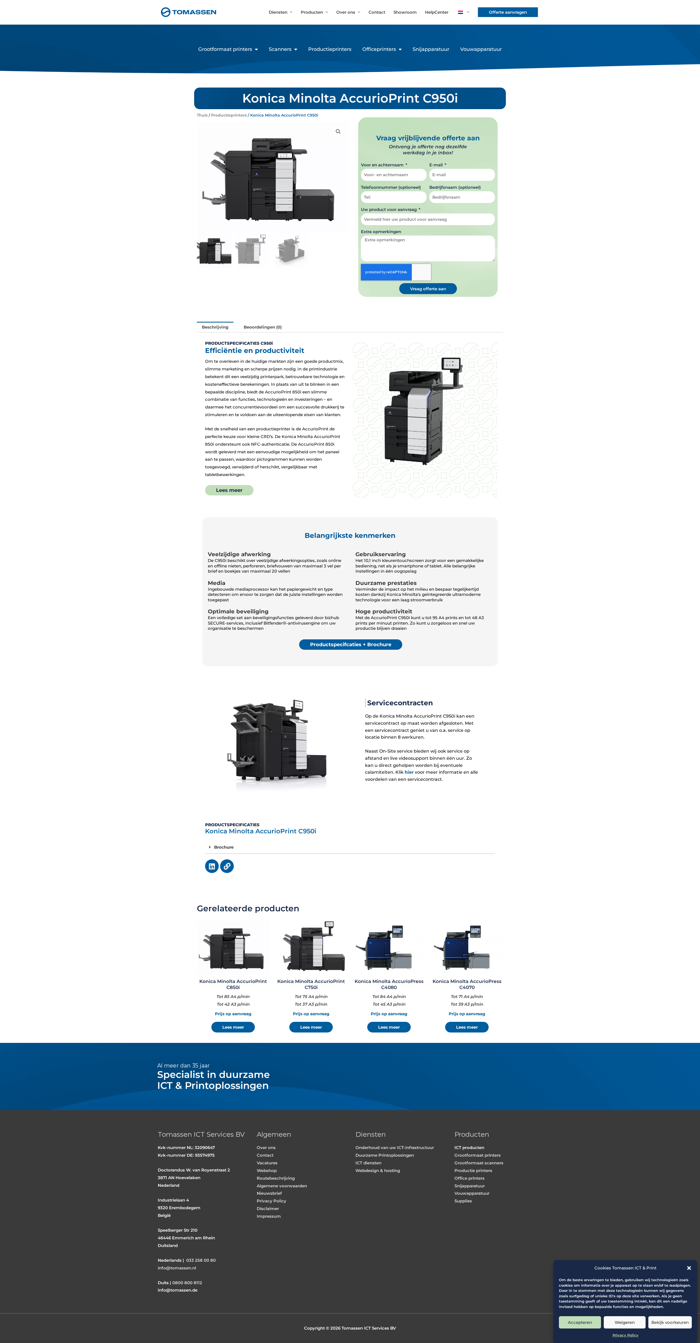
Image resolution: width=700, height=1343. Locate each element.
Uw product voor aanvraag (389, 209)
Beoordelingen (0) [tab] (263, 327)
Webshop (267, 1170)
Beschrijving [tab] (215, 327)
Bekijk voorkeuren (670, 1322)
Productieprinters (329, 49)
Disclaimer (268, 1208)
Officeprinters (379, 49)
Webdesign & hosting (377, 1170)
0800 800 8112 (187, 1282)
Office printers (469, 1178)
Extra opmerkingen (381, 231)
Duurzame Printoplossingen (384, 1155)
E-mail (436, 164)
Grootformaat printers (225, 49)
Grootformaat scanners (478, 1162)
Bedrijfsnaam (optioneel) (455, 187)
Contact (377, 12)
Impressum (269, 1216)
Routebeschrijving (276, 1178)
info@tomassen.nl (177, 1268)
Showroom (405, 12)
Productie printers (473, 1170)
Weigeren (625, 1322)
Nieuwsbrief (269, 1193)
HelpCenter (436, 12)
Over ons (345, 12)
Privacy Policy (625, 1335)
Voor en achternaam (383, 164)
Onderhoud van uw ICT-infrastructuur (394, 1147)
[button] (689, 1268)
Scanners (280, 49)
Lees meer (233, 1027)
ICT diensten (368, 1162)
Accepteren (580, 1322)
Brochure (224, 847)
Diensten (278, 12)
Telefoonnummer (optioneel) (391, 187)
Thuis (202, 115)
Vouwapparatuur (481, 49)
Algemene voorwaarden (282, 1185)
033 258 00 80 (201, 1260)
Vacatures (267, 1162)
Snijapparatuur (431, 49)
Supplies (463, 1200)
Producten (312, 12)
